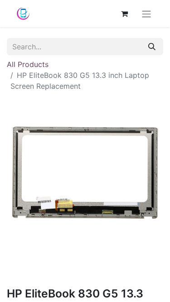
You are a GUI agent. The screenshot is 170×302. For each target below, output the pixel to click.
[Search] (152, 46)
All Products (28, 64)
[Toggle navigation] (146, 14)
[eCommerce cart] (124, 14)
